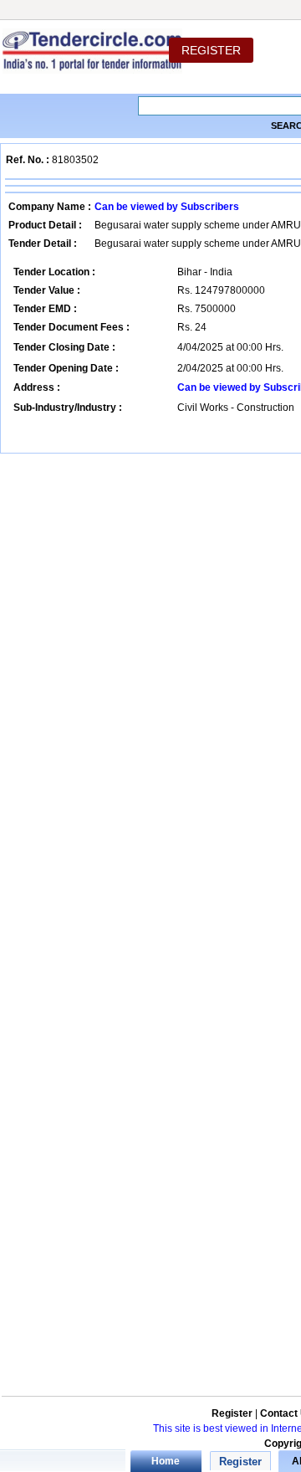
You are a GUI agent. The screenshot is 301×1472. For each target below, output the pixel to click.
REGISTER (211, 50)
